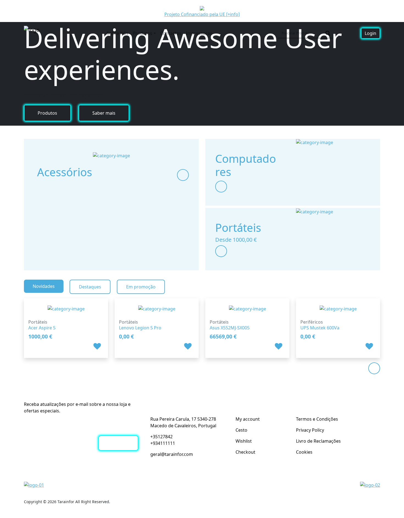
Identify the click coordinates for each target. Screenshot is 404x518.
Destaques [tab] (90, 287)
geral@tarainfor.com (171, 454)
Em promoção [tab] (141, 287)
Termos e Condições (317, 419)
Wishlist (244, 441)
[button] (98, 346)
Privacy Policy (310, 430)
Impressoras (199, 33)
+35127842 (161, 437)
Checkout (245, 452)
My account (248, 419)
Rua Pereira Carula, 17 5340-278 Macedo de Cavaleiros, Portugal (183, 422)
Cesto (241, 430)
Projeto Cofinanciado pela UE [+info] (202, 14)
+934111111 (162, 443)
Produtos (142, 33)
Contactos (170, 33)
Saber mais (103, 113)
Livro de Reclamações (318, 441)
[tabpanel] (202, 325)
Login (370, 33)
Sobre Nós (117, 33)
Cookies (304, 452)
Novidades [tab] (44, 286)
